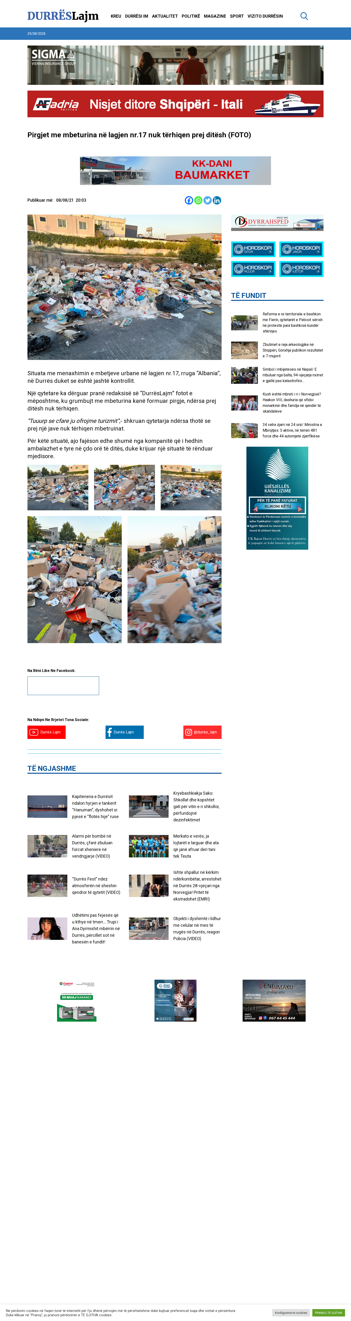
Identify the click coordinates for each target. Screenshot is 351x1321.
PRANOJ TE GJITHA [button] (328, 1313)
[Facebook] (189, 200)
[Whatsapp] (198, 200)
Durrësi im (136, 16)
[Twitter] (207, 200)
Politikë (191, 16)
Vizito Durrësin (265, 16)
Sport (237, 16)
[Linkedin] (217, 200)
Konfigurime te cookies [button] (291, 1313)
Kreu (116, 16)
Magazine (215, 16)
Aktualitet (165, 16)
